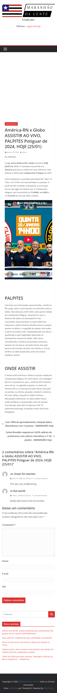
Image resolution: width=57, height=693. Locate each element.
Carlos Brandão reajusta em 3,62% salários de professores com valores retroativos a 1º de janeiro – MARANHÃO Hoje (29, 436)
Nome (5, 561)
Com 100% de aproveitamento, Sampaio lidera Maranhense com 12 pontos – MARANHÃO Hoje (29, 424)
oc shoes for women (22, 474)
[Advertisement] (28, 81)
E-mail (5, 573)
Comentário (9, 524)
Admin (24, 152)
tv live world (17, 491)
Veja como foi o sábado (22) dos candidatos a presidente (27, 638)
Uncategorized (11, 124)
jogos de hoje (34, 26)
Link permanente (41, 478)
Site (4, 586)
